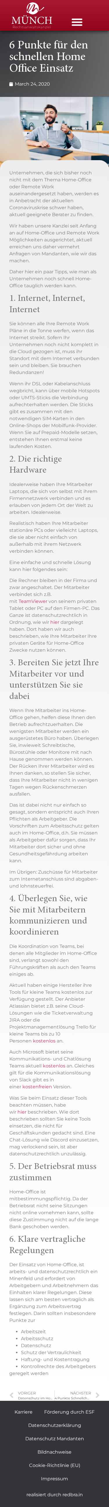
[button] (77, 22)
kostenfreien (37, 1086)
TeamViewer (33, 601)
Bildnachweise (54, 1452)
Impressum (54, 1478)
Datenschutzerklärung (54, 1425)
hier (55, 622)
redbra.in (72, 1494)
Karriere (24, 1412)
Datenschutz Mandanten (54, 1438)
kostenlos (44, 1041)
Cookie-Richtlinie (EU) (54, 1465)
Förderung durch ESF (69, 1412)
